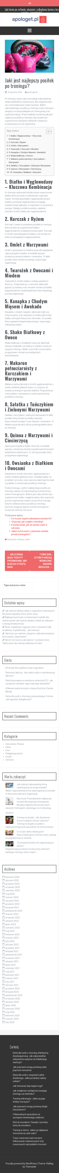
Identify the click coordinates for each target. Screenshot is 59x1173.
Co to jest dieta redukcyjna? (30, 831)
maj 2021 (10, 971)
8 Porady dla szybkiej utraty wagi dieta (24, 668)
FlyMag (49, 1163)
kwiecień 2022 (12, 934)
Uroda (8, 756)
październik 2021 (13, 954)
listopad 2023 (12, 907)
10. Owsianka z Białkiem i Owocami (25, 172)
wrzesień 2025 (12, 887)
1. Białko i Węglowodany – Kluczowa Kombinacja (25, 137)
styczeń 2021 (12, 985)
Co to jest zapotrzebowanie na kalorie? (31, 518)
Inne (8, 750)
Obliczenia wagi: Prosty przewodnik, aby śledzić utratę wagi (17, 560)
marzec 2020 (12, 1019)
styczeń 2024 (12, 900)
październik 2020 (13, 995)
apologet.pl (32, 92)
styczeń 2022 (12, 944)
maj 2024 (10, 894)
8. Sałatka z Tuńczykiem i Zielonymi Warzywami (30, 165)
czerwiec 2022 (12, 927)
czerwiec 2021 (12, 968)
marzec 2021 (12, 978)
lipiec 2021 (10, 965)
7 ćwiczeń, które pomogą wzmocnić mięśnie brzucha (43, 560)
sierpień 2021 (12, 961)
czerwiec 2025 (12, 890)
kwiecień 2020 (12, 1015)
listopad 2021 (12, 951)
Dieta (27, 539)
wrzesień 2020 (12, 998)
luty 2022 (9, 941)
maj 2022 (10, 931)
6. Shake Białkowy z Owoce (21, 156)
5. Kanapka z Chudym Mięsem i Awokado (27, 152)
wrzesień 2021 (12, 958)
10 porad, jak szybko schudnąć (27, 521)
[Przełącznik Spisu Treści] (47, 131)
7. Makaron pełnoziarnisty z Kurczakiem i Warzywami (27, 160)
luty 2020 (9, 1022)
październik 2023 (13, 911)
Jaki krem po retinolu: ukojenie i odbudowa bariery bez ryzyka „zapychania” (32, 11)
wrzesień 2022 (12, 917)
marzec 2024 (12, 897)
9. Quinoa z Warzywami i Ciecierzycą (25, 169)
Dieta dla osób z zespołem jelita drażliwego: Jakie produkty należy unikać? (29, 1078)
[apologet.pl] (29, 19)
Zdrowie (10, 760)
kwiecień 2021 (12, 975)
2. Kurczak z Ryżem (17, 142)
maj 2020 (10, 1012)
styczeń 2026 (12, 880)
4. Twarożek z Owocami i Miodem (24, 149)
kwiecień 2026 (12, 877)
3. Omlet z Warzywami (18, 145)
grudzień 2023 (12, 904)
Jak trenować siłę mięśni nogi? (28, 1086)
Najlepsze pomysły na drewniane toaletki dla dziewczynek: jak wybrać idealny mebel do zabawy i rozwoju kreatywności (27, 620)
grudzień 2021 (12, 948)
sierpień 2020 (12, 1002)
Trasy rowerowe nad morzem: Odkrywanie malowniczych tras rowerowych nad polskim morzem (30, 1141)
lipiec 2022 (10, 924)
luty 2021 (9, 981)
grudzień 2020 (12, 988)
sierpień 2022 (12, 921)
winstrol (9, 812)
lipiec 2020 (10, 1005)
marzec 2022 (12, 938)
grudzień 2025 (12, 884)
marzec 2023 (12, 914)
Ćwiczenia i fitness (15, 539)
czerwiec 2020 (12, 1008)
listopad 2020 (12, 992)
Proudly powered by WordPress (21, 1163)
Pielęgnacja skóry (14, 753)
